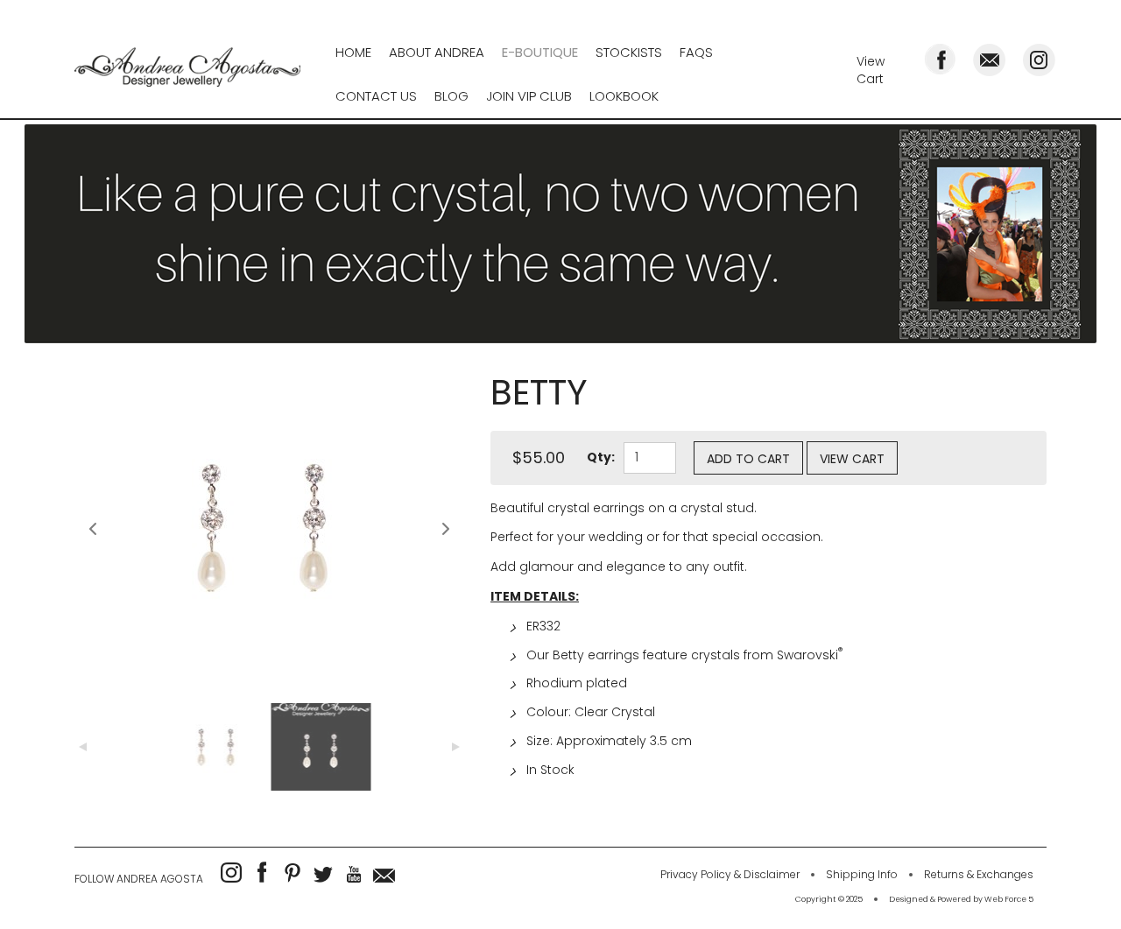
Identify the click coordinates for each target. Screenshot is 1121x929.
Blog (451, 96)
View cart (852, 459)
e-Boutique (540, 52)
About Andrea (436, 52)
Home (353, 52)
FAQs (696, 52)
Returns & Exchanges (978, 874)
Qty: (601, 457)
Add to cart (748, 459)
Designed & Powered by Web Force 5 (961, 899)
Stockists (629, 52)
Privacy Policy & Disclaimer (730, 874)
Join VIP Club (529, 96)
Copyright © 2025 (829, 899)
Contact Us (376, 96)
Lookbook (624, 96)
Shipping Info (862, 874)
